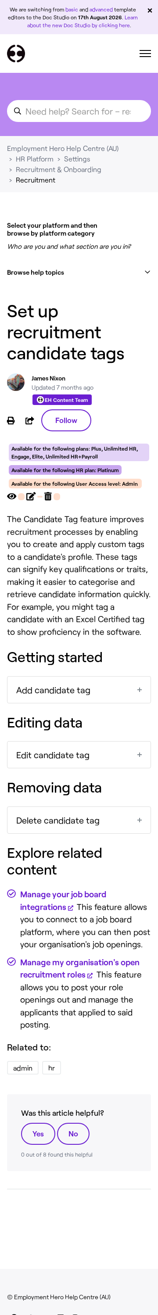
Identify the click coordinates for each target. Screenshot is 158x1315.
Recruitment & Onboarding (58, 169)
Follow (66, 420)
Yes (38, 1133)
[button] (79, 272)
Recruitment (35, 180)
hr (51, 1068)
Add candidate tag (53, 689)
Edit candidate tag (53, 754)
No (73, 1133)
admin (22, 1068)
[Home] (16, 53)
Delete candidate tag (58, 820)
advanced (101, 9)
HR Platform (35, 158)
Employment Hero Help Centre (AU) (62, 148)
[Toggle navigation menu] (145, 53)
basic (71, 9)
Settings (77, 158)
